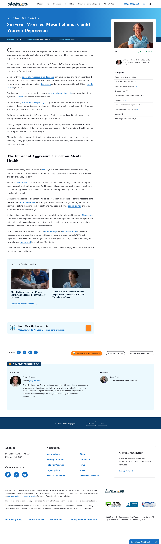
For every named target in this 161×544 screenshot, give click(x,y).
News (82, 464)
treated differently (27, 202)
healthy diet (25, 242)
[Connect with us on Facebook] (7, 474)
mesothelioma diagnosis (60, 93)
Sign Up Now (124, 470)
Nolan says (87, 215)
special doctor (74, 205)
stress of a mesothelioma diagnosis (38, 76)
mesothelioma (21, 182)
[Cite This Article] (36, 352)
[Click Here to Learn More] (88, 328)
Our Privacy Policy (14, 519)
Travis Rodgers (136, 60)
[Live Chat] (144, 4)
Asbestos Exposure (56, 475)
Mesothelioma (53, 454)
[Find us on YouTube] (24, 474)
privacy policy (14, 496)
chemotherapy (51, 231)
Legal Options (53, 470)
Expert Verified (146, 52)
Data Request (56, 519)
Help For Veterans (55, 464)
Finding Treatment (55, 459)
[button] (43, 4)
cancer (45, 169)
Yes (92, 423)
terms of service (30, 496)
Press (82, 470)
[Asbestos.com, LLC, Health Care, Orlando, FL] (132, 504)
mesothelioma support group (35, 102)
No (103, 423)
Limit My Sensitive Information (83, 519)
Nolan (20, 96)
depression (46, 84)
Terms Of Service (36, 519)
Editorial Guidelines (89, 475)
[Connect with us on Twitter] (16, 474)
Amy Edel (126, 62)
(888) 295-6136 (35, 380)
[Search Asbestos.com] (150, 4)
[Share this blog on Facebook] (19, 352)
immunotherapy (69, 231)
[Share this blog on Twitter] (24, 352)
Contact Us (85, 459)
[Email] (30, 352)
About (82, 454)
